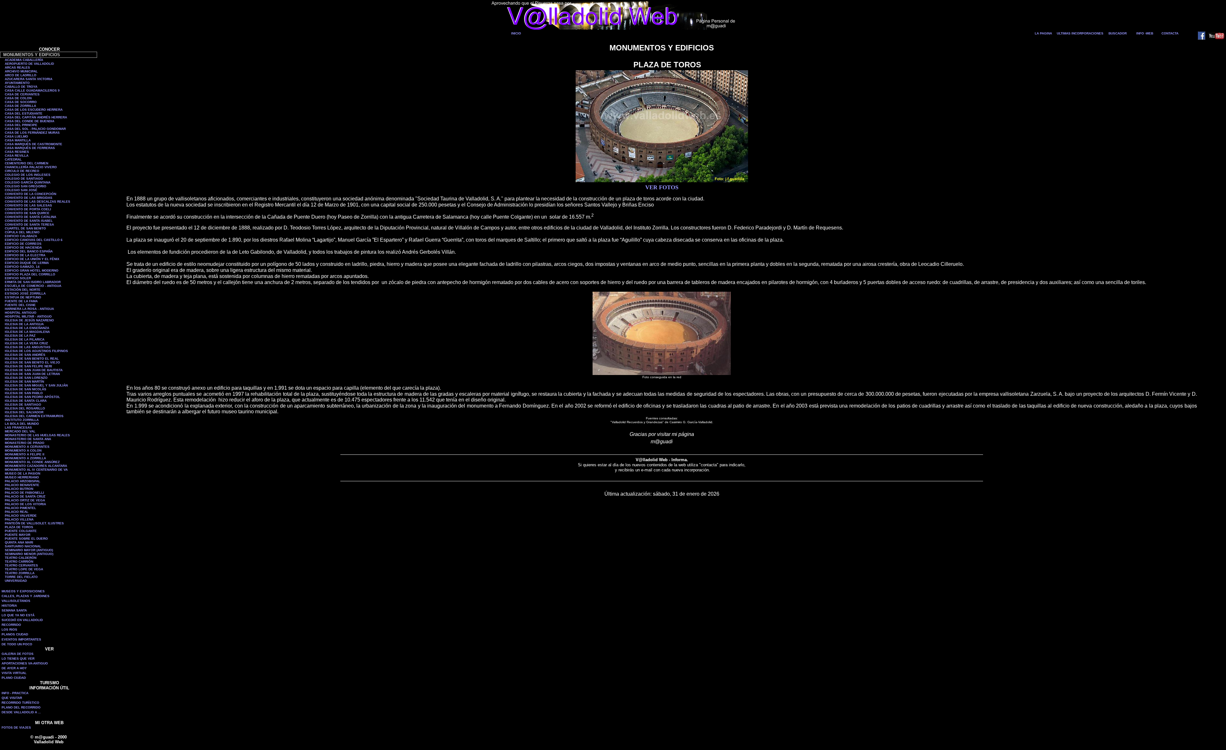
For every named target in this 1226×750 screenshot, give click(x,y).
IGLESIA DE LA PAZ (20, 335)
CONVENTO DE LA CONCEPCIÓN (30, 194)
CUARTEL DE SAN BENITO (25, 228)
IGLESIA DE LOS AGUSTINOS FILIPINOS (36, 351)
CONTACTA (1170, 33)
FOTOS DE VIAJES (16, 727)
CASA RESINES (17, 152)
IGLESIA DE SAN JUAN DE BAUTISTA (34, 370)
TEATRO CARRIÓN (19, 561)
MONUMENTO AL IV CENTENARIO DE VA (36, 469)
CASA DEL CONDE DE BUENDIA (29, 121)
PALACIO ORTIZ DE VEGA (25, 500)
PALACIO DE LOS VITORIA (25, 504)
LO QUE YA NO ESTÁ (18, 615)
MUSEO (11, 477)
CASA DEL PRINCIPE (21, 125)
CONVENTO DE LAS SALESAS (28, 205)
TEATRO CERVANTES (21, 565)
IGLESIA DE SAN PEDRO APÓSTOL (32, 397)
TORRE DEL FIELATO (21, 577)
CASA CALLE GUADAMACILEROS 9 (32, 90)
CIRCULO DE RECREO (22, 171)
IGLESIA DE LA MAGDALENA (27, 332)
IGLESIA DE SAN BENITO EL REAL (32, 358)
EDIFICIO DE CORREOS (23, 243)
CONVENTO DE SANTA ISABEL (29, 220)
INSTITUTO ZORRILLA (22, 420)
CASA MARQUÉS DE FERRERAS (30, 148)
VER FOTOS (661, 187)
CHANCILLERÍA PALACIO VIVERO (31, 167)
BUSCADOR (1118, 33)
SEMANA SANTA (14, 610)
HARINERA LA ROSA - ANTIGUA (29, 309)
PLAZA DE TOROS (19, 527)
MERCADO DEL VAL (20, 431)
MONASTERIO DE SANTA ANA (28, 439)
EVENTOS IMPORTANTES (21, 639)
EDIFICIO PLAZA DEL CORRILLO (30, 274)
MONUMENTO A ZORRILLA (25, 458)
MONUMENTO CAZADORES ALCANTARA (36, 466)
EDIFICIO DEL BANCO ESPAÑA (29, 251)
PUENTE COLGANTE (21, 531)
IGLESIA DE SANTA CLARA (26, 400)
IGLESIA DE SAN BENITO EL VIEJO (32, 362)
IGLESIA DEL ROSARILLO (25, 408)
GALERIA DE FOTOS (18, 654)
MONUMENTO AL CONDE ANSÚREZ (32, 462)
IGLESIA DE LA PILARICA (24, 339)
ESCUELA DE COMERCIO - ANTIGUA (33, 286)
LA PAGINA (1043, 33)
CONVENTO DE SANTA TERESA (29, 224)
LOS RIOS (9, 629)
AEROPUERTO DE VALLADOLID (29, 63)
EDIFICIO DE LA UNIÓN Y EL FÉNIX (32, 259)
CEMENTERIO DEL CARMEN (26, 163)
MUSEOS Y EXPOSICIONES (23, 591)
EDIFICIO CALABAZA (21, 236)
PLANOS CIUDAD (15, 634)
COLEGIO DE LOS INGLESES (27, 174)
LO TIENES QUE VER (18, 658)
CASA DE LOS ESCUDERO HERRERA (34, 109)
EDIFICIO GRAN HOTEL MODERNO (31, 270)
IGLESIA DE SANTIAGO (23, 404)
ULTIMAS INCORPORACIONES (1080, 33)
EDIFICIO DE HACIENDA (23, 247)
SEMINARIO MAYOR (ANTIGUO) (29, 550)
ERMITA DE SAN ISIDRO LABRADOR (33, 282)
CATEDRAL (13, 159)
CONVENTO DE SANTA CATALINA (30, 217)
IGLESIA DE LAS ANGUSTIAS (27, 347)
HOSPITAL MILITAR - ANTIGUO (28, 316)
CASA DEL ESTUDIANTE (23, 113)
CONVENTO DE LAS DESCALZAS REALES (37, 201)
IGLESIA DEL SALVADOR (24, 412)
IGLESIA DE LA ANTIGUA (24, 324)
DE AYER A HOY (14, 668)
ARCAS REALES (17, 67)
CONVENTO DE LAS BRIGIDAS (28, 197)
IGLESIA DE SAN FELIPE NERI (28, 366)
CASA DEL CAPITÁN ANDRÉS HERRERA (36, 117)
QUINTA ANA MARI (19, 542)
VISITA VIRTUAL (14, 673)
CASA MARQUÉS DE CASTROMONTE (33, 144)
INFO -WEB (1144, 33)
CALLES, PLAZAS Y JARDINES (25, 596)
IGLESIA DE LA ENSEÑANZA (27, 328)
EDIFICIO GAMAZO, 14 (22, 266)
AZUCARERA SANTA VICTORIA (28, 79)
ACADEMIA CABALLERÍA (24, 60)
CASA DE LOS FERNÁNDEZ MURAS (32, 132)
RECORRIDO (11, 624)
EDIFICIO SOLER (18, 278)
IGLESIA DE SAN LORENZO (26, 377)
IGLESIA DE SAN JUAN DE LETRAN (32, 374)
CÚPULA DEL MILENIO (22, 232)
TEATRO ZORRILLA (19, 573)
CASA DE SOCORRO (21, 102)
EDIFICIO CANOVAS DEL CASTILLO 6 (34, 240)
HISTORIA (9, 605)
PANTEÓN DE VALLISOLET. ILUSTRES (34, 523)
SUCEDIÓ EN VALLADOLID (22, 620)
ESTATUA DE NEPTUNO (23, 297)
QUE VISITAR (12, 698)
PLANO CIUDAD (14, 677)
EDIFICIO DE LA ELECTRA (25, 255)
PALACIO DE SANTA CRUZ (25, 496)
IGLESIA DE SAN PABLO (24, 393)
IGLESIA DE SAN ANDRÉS (25, 354)
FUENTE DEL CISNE (20, 305)
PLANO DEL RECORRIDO (21, 707)
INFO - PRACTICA (15, 693)
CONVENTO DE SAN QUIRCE (27, 213)
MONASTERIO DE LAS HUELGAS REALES (37, 435)
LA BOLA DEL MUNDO (22, 423)
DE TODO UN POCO (17, 644)
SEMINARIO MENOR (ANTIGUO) (29, 554)
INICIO (516, 33)
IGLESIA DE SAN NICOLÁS (25, 389)
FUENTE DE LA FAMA (21, 301)
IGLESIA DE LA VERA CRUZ (26, 343)
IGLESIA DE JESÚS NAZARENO (29, 320)
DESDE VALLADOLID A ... (21, 712)
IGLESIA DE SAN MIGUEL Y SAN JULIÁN (36, 385)
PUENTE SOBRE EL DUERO (26, 538)
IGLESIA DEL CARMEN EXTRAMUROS (34, 416)
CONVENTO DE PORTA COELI (28, 209)
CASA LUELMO (16, 136)
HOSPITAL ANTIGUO (20, 312)
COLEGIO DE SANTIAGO (24, 178)
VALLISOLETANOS (16, 601)
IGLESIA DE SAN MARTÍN (24, 381)
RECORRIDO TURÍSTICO (20, 702)
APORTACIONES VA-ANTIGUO (25, 663)
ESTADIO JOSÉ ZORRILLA (25, 293)
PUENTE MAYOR (17, 534)
